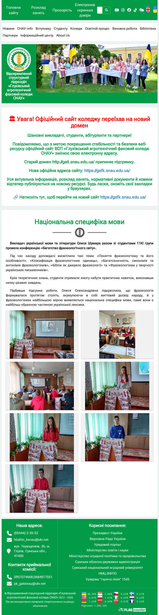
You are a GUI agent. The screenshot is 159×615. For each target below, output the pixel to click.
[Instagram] (123, 10)
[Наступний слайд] (153, 68)
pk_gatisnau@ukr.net (30, 584)
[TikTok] (135, 10)
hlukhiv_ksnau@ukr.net (31, 540)
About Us (63, 35)
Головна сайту (13, 10)
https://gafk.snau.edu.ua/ (107, 170)
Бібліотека (148, 28)
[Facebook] (129, 10)
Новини (8, 28)
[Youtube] (117, 10)
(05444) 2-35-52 (26, 533)
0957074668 (23, 577)
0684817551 (43, 577)
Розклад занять (38, 10)
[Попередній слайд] (40, 68)
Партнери (10, 35)
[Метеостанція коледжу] (142, 10)
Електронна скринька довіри (85, 9)
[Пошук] (106, 10)
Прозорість (62, 10)
